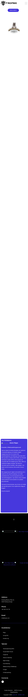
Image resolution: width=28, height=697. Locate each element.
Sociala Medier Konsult (8, 651)
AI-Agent (5, 669)
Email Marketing (6, 663)
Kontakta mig (6, 638)
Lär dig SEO (5, 635)
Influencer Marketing (7, 657)
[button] (26, 3)
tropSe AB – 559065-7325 (18, 694)
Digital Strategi (6, 660)
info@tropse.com (5, 618)
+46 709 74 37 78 (5, 609)
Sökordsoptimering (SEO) (8, 648)
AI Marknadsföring (7, 672)
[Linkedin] (2, 682)
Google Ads (5, 654)
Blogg (4, 632)
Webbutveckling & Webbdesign (9, 666)
